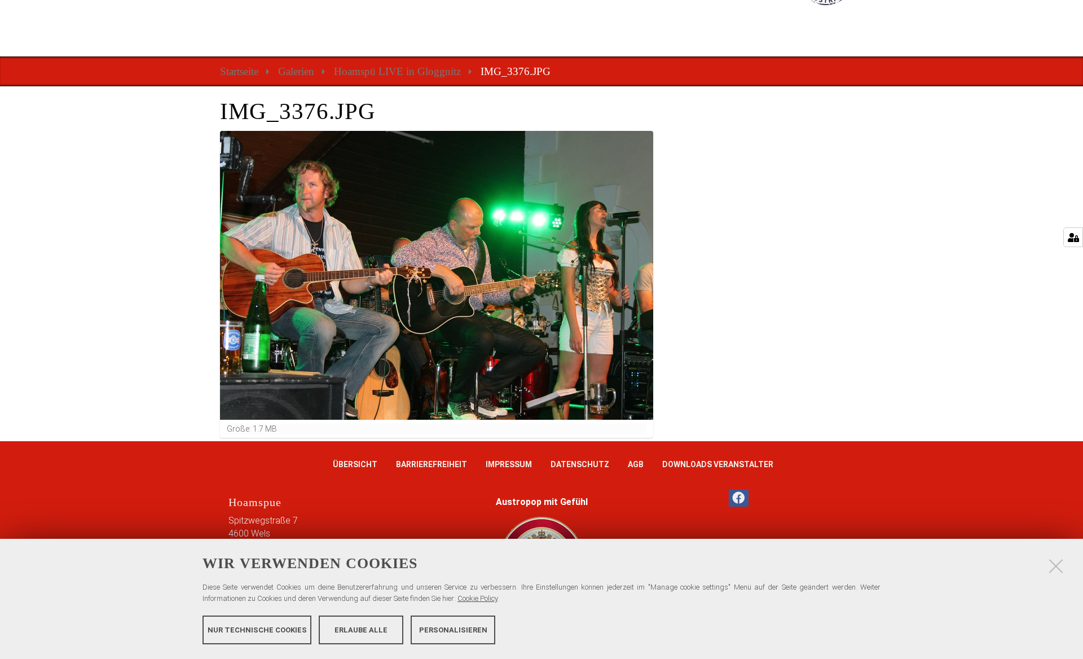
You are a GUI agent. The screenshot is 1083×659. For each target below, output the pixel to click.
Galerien (296, 71)
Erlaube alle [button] (361, 629)
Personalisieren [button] (453, 629)
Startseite (239, 71)
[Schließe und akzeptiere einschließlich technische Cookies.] (1056, 566)
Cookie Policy (477, 598)
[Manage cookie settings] (1073, 237)
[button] (739, 498)
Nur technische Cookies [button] (257, 629)
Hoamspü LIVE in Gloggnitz (397, 71)
